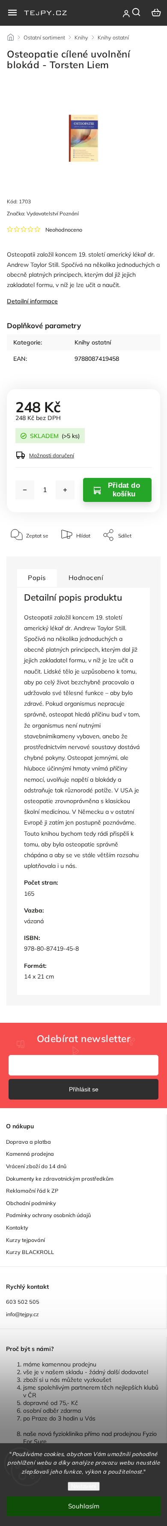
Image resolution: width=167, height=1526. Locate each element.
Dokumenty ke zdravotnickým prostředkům (59, 1178)
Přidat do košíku (124, 489)
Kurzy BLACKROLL (30, 1251)
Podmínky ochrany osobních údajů (48, 1215)
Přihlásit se (83, 1089)
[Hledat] (137, 12)
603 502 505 (22, 1301)
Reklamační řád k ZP (32, 1190)
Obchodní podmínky (31, 1203)
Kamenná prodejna (30, 1153)
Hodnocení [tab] (86, 578)
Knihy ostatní (93, 342)
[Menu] (12, 12)
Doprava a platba (28, 1141)
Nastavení (83, 1486)
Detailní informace (32, 301)
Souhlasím (83, 1506)
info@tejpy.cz (22, 1314)
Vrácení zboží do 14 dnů (36, 1166)
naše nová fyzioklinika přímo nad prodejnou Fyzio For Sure (90, 1437)
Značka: (43, 213)
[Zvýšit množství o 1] (65, 489)
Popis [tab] (37, 578)
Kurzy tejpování (25, 1239)
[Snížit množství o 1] (24, 489)
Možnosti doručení (51, 455)
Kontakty (17, 1227)
